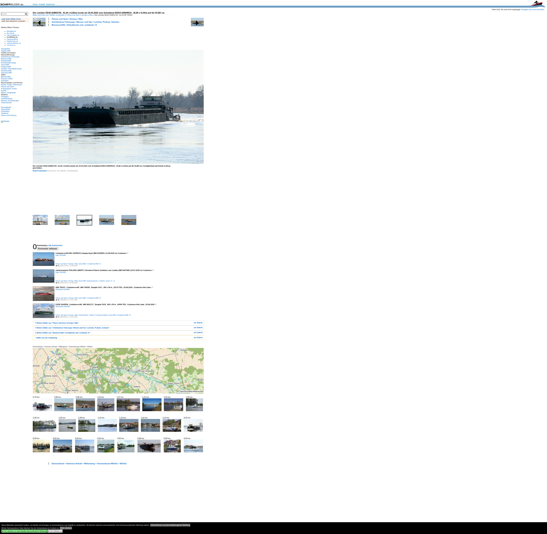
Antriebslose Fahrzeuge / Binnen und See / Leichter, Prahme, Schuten (85, 22)
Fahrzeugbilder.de (13, 35)
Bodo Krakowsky (40, 171)
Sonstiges (5, 97)
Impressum (50, 4)
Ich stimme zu (55, 531)
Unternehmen (6, 103)
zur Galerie (198, 323)
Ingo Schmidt (61, 255)
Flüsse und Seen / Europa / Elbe (67, 19)
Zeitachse (5, 113)
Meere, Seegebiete (8, 93)
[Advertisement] (84, 37)
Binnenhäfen (6, 77)
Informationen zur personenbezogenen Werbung (170, 525)
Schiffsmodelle (6, 99)
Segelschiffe (6, 51)
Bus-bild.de (10, 33)
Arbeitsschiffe (6, 71)
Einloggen (525, 10)
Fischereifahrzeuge (8, 63)
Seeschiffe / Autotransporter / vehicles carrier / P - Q (97, 281)
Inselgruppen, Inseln (9, 89)
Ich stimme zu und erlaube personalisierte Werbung (24, 531)
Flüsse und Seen (73, 15)
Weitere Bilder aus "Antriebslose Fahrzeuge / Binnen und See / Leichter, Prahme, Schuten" (73, 328)
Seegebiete (5, 49)
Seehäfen (5, 81)
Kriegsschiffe (6, 67)
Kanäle (4, 91)
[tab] (118, 323)
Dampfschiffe (6, 61)
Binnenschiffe (6, 59)
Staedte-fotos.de (12, 41)
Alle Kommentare (55, 245)
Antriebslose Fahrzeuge (10, 57)
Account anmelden (537, 10)
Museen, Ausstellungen (10, 101)
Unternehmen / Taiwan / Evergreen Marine (93, 315)
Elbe (91, 15)
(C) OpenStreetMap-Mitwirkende (190, 391)
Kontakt (42, 4)
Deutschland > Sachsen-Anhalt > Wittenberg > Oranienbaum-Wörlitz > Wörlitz (63, 347)
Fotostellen (5, 111)
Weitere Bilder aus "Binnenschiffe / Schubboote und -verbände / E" (63, 333)
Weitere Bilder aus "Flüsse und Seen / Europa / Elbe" (57, 323)
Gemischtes (5, 109)
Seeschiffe (5, 65)
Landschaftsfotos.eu (14, 43)
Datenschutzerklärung (8, 115)
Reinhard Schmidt (63, 289)
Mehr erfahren (66, 528)
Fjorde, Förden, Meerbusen (11, 85)
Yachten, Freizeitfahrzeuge (11, 69)
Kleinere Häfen (7, 79)
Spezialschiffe (6, 73)
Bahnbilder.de (11, 31)
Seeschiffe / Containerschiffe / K (90, 264)
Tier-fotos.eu (11, 45)
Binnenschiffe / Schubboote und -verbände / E (74, 25)
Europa (84, 15)
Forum (35, 4)
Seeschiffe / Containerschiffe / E (120, 315)
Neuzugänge (6, 107)
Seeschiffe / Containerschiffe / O (90, 298)
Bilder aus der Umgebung (46, 338)
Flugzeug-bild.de (12, 39)
